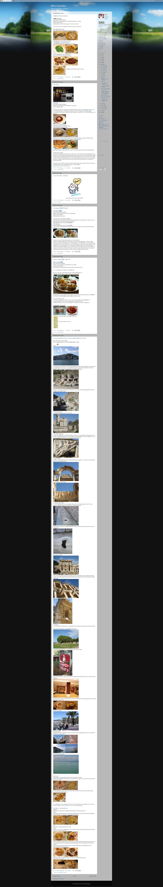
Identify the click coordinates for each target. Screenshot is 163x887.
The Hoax (89, 804)
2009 (101, 62)
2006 (101, 112)
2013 (101, 55)
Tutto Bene (56, 84)
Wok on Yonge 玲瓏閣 (58, 262)
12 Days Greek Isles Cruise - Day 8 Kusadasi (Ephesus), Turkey (69, 338)
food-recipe (101, 37)
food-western (60, 169)
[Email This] (75, 77)
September (103, 70)
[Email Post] (73, 76)
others (100, 46)
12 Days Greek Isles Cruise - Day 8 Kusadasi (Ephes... (105, 92)
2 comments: (68, 330)
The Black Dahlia (64, 805)
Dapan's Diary (101, 118)
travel (65, 872)
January (103, 108)
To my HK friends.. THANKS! (60, 175)
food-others (60, 253)
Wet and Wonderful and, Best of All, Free (61, 165)
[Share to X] (77, 77)
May (102, 77)
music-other (101, 43)
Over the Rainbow (104, 95)
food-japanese (101, 34)
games (100, 40)
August (102, 72)
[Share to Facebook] (78, 77)
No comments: (68, 76)
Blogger (88, 883)
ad (99, 31)
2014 (101, 54)
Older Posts (92, 876)
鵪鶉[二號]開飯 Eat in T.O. (104, 124)
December (103, 65)
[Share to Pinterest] (79, 77)
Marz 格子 (101, 117)
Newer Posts (56, 876)
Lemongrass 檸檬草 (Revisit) (60, 208)
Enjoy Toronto (101, 121)
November (103, 67)
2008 (101, 64)
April (102, 103)
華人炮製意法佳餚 (87, 110)
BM (106, 14)
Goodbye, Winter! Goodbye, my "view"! (104, 100)
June (102, 75)
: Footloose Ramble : (103, 120)
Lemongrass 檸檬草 (57, 210)
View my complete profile (106, 17)
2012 (101, 57)
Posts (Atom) (61, 878)
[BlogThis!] (76, 77)
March (102, 105)
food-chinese (60, 78)
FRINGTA (101, 123)
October (103, 69)
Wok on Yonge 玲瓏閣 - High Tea (61, 259)
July (102, 74)
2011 (101, 59)
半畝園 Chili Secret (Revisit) (60, 16)
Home (74, 876)
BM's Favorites (58, 6)
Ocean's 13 (72, 805)
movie (100, 41)
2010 (101, 60)
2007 (101, 110)
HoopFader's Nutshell (103, 128)
